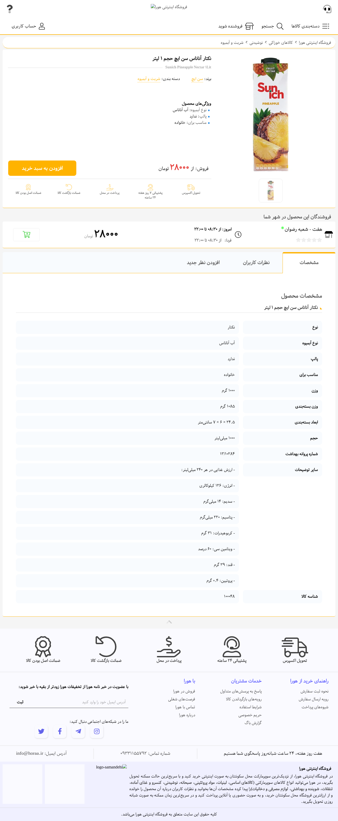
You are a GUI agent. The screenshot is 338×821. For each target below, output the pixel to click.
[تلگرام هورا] (78, 731)
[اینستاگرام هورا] (96, 731)
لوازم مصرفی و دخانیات (270, 789)
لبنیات (222, 783)
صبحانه (186, 783)
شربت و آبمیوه (232, 43)
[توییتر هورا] (41, 731)
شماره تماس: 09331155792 (145, 753)
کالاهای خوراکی (281, 43)
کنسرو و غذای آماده (146, 783)
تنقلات (327, 789)
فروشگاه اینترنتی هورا (315, 43)
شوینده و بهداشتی (305, 789)
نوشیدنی (256, 43)
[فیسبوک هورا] (59, 731)
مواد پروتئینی (205, 783)
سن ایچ (197, 79)
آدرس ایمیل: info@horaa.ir (41, 753)
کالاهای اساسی (241, 783)
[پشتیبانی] (327, 9)
